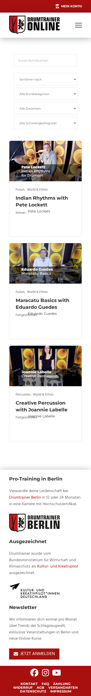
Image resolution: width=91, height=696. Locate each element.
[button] (78, 25)
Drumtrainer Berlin (25, 497)
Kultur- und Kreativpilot (57, 566)
